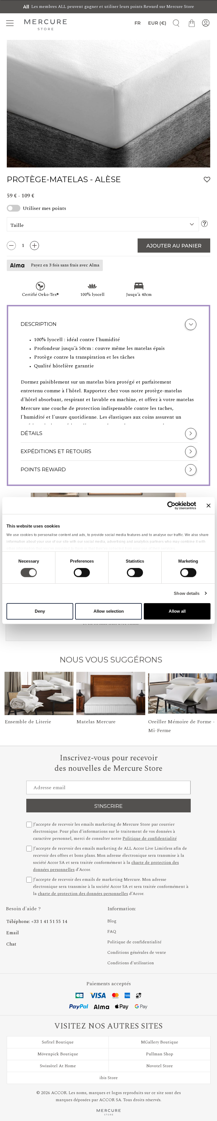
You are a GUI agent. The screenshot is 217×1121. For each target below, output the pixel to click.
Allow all (177, 611)
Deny (40, 611)
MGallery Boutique (159, 1042)
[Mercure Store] (45, 25)
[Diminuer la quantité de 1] (11, 245)
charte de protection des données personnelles (83, 893)
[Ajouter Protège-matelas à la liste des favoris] (207, 180)
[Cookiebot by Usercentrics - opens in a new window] (171, 505)
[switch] (82, 573)
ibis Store (108, 1078)
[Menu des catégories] (11, 23)
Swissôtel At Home (58, 1066)
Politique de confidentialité (150, 838)
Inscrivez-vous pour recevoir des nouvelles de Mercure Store (108, 763)
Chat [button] (11, 944)
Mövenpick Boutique (58, 1054)
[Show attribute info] (204, 224)
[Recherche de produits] (174, 23)
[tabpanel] (108, 380)
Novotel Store (159, 1066)
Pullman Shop (159, 1054)
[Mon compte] (205, 23)
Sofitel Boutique (58, 1042)
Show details (186, 593)
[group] (108, 103)
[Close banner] (209, 505)
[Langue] (136, 23)
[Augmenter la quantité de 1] (34, 245)
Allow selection (109, 611)
